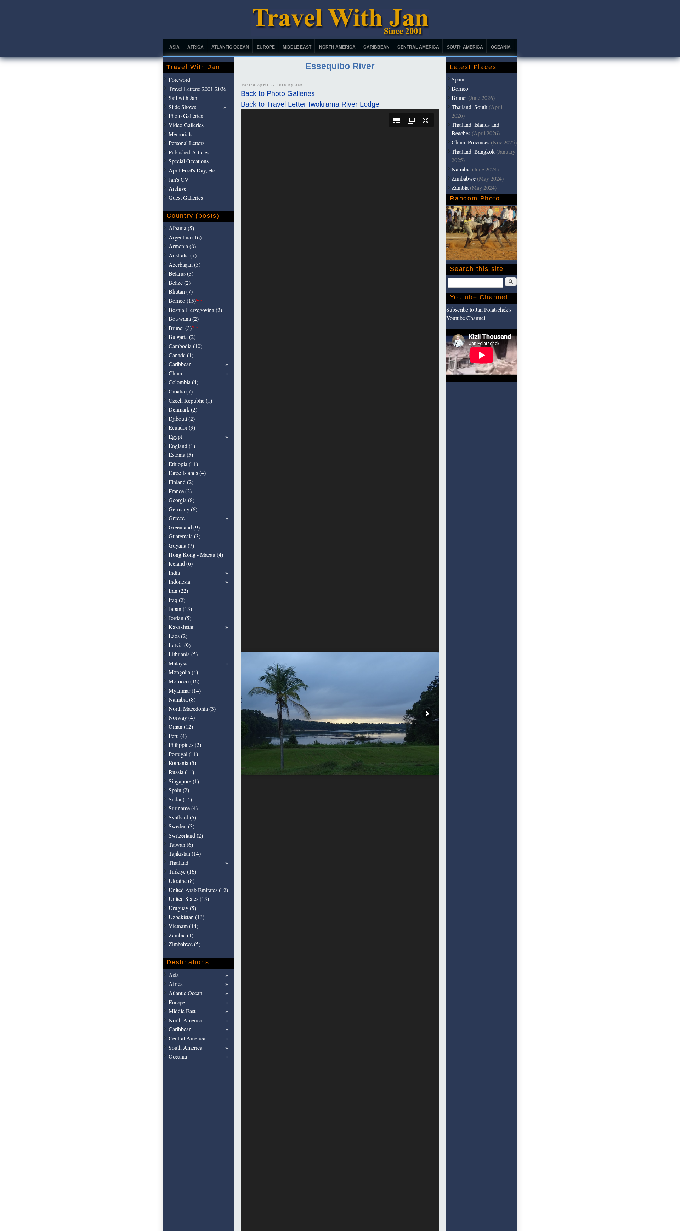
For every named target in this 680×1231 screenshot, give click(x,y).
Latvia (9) (180, 645)
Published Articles (189, 152)
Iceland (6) (181, 563)
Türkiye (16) (182, 871)
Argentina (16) (185, 237)
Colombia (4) (183, 382)
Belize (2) (180, 282)
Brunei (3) (183, 327)
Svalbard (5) (182, 817)
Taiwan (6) (181, 844)
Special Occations (189, 161)
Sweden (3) (181, 826)
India (174, 572)
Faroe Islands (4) (187, 472)
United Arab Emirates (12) (198, 890)
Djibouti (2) (182, 418)
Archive (177, 188)
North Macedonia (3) (192, 708)
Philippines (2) (185, 744)
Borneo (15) (185, 300)
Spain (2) (179, 790)
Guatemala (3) (184, 536)
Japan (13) (180, 608)
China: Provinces (470, 142)
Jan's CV (179, 179)
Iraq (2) (177, 599)
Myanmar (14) (185, 690)
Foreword (179, 79)
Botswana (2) (184, 318)
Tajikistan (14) (185, 853)
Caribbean (376, 47)
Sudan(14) (180, 799)
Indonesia (179, 581)
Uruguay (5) (182, 908)
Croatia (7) (181, 391)
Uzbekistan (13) (186, 916)
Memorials (180, 134)
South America (465, 47)
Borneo (460, 88)
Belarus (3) (181, 273)
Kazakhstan (182, 626)
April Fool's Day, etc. (192, 170)
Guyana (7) (181, 545)
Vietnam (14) (183, 926)
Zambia (460, 187)
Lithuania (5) (183, 654)
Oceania (501, 47)
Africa (195, 47)
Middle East (297, 47)
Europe (266, 47)
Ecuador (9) (182, 427)
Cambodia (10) (185, 346)
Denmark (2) (183, 409)
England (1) (182, 445)
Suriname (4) (183, 808)
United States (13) (189, 898)
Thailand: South (469, 106)
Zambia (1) (181, 935)
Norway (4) (182, 717)
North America (337, 47)
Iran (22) (178, 590)
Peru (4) (178, 735)
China (175, 373)
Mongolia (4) (183, 672)
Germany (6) (183, 509)
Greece (177, 518)
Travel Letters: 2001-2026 (197, 88)
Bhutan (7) (181, 291)
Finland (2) (181, 482)
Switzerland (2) (186, 835)
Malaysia (179, 663)
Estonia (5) (181, 454)
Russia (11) (181, 772)
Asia (174, 47)
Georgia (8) (181, 500)
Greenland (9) (184, 527)
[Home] (340, 34)
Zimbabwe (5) (184, 944)
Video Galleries (186, 125)
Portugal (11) (183, 754)
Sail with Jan (183, 97)
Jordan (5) (180, 618)
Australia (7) (183, 255)
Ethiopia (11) (183, 463)
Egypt (175, 436)
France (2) (180, 491)
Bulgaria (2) (182, 336)
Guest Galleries (186, 197)
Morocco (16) (184, 681)
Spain (458, 79)
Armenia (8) (182, 246)
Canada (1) (181, 355)
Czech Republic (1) (190, 400)
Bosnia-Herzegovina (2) (195, 309)
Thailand (178, 862)
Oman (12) (181, 726)
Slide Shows (182, 106)
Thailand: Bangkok (473, 151)
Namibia (461, 169)
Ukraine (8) (181, 880)
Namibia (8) (182, 699)
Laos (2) (178, 636)
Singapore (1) (184, 781)
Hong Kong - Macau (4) (196, 554)
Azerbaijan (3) (184, 264)
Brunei (459, 97)
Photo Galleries (186, 115)
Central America (418, 47)
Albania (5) (181, 228)
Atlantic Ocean (230, 47)
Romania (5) (182, 762)
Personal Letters (186, 143)
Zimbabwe (464, 178)
